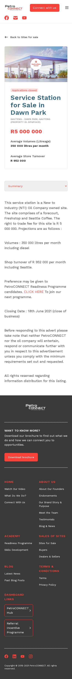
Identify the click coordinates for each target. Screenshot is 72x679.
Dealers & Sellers (49, 556)
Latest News (12, 573)
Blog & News (47, 526)
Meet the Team (48, 512)
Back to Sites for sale (24, 37)
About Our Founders (51, 488)
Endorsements (48, 495)
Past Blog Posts (14, 580)
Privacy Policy (47, 584)
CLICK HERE (34, 292)
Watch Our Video (14, 488)
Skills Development (16, 549)
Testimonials (46, 519)
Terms (43, 578)
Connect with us (44, 7)
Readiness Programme (18, 543)
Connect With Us (14, 502)
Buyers (43, 549)
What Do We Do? (15, 495)
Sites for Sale (47, 543)
